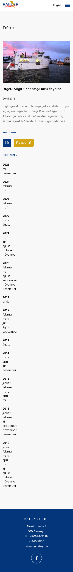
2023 (6, 199)
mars (6, 220)
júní (5, 242)
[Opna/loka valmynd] (67, 5)
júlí (4, 422)
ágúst (6, 225)
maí (5, 169)
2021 (6, 233)
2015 (6, 310)
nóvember (9, 255)
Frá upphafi (23, 142)
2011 (6, 408)
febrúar (7, 186)
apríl (6, 362)
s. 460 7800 (36, 541)
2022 (6, 216)
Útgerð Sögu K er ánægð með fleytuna (32, 89)
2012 (6, 379)
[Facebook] (36, 558)
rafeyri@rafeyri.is (36, 546)
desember (9, 173)
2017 (6, 297)
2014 (6, 340)
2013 (6, 353)
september (10, 280)
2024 (6, 182)
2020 (6, 263)
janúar (6, 302)
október (8, 250)
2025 (6, 164)
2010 (6, 443)
